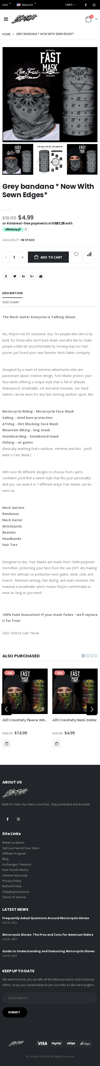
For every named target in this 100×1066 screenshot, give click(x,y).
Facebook (6, 276)
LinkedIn (23, 276)
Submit (14, 1012)
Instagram (18, 819)
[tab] (12, 293)
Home (6, 34)
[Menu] (6, 19)
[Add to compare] (89, 257)
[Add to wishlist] (76, 257)
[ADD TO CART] (6, 743)
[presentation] (6, 709)
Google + (32, 276)
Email (40, 276)
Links (69, 4)
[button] (83, 656)
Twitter (14, 276)
